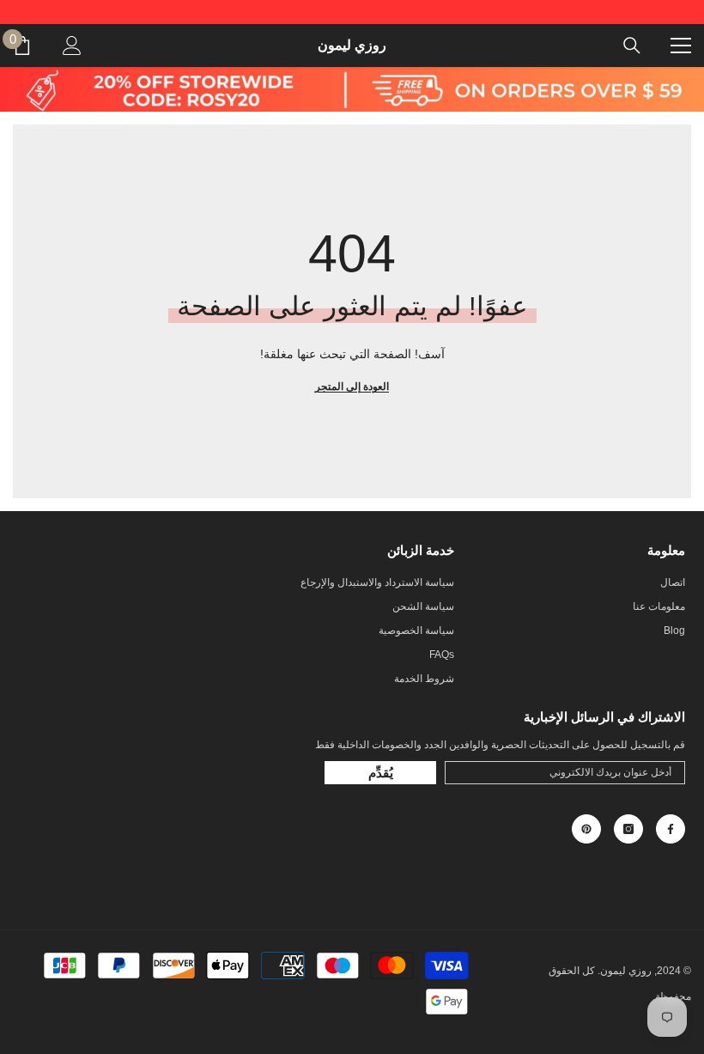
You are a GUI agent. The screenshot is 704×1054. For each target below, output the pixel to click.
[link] (352, 89)
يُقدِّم (380, 772)
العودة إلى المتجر (352, 387)
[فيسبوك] (670, 829)
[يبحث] (632, 45)
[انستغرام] (628, 829)
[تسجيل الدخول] (72, 45)
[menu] (681, 45)
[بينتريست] (586, 829)
